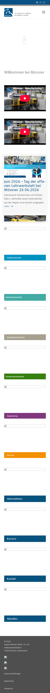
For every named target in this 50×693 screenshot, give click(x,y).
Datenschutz (9, 681)
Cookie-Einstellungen (12, 674)
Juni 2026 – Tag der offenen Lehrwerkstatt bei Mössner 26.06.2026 (25, 186)
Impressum (8, 689)
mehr (6, 206)
